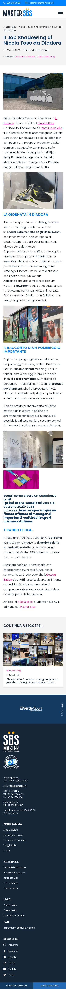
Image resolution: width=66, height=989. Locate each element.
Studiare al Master (25, 56)
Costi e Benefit (10, 883)
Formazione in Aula (13, 835)
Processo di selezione (14, 873)
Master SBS (9, 26)
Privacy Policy (10, 905)
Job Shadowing (46, 56)
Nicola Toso (25, 601)
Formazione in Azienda (14, 840)
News (22, 26)
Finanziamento (10, 888)
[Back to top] (60, 975)
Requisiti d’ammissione (14, 867)
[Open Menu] (60, 12)
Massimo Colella (51, 128)
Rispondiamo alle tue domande (19, 928)
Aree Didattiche (10, 830)
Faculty (6, 850)
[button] (6, 660)
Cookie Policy (10, 910)
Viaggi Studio (10, 845)
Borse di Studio (11, 878)
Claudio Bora (46, 123)
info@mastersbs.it (17, 786)
